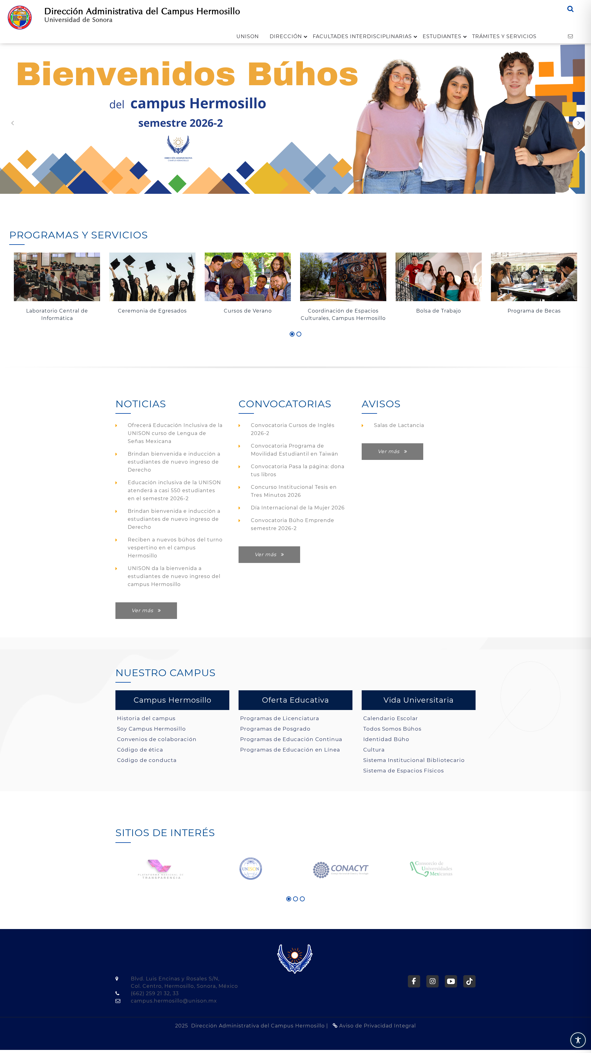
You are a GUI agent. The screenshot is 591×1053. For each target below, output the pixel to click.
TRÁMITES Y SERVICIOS (504, 36)
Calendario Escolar (390, 718)
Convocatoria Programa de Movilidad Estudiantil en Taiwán (294, 450)
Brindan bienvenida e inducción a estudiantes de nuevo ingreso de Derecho (174, 462)
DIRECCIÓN (286, 36)
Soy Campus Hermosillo (151, 728)
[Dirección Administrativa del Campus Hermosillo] (19, 17)
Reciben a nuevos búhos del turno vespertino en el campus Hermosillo (175, 548)
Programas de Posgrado (275, 728)
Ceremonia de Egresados (56, 311)
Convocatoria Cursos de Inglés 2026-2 (293, 429)
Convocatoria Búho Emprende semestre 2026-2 (292, 524)
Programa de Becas (438, 311)
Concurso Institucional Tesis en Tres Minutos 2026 (294, 491)
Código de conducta (147, 760)
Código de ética (140, 749)
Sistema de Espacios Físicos (403, 770)
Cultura (374, 749)
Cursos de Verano (152, 311)
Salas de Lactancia (399, 425)
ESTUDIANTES (442, 36)
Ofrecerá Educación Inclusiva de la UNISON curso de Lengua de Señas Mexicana (175, 433)
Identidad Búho (386, 739)
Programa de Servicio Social (534, 311)
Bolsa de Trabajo (343, 311)
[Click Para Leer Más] (57, 277)
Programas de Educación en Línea (290, 749)
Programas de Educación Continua (291, 739)
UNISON (247, 36)
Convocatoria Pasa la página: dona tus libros (297, 470)
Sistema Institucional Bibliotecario (414, 760)
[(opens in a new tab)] (160, 868)
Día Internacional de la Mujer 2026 (298, 508)
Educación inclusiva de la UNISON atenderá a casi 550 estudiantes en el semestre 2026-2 (174, 490)
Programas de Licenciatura (279, 718)
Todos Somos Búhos (392, 728)
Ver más (144, 610)
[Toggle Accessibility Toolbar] (578, 1040)
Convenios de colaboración (157, 739)
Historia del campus (146, 718)
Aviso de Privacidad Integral (377, 1026)
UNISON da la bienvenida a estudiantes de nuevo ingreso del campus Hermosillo (174, 576)
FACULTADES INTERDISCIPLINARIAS (362, 36)
